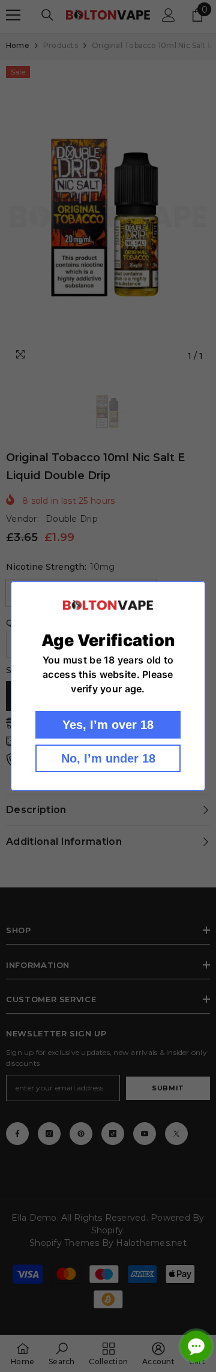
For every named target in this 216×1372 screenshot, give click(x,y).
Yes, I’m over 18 (108, 724)
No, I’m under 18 (108, 758)
